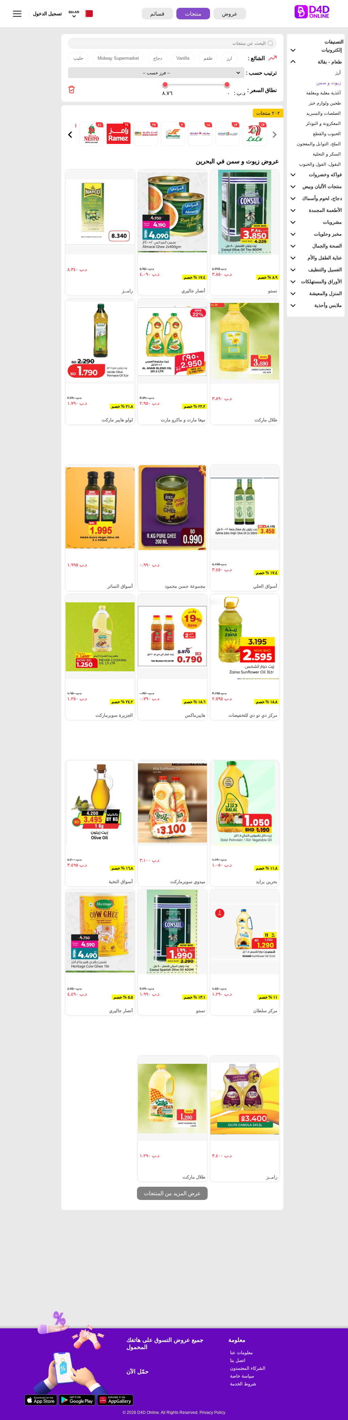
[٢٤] (118, 144)
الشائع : (256, 58)
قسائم (157, 14)
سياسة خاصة (242, 1376)
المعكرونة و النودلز (323, 123)
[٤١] (90, 144)
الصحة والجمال (327, 246)
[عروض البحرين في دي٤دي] (71, 90)
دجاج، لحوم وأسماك (322, 198)
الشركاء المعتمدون (247, 1368)
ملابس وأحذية (328, 305)
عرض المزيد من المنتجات (172, 1193)
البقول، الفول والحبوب (320, 164)
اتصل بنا (237, 1360)
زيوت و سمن (328, 82)
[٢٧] (145, 144)
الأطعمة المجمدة (325, 210)
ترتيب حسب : (260, 73)
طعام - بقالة (330, 62)
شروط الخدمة (243, 1383)
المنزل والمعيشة (325, 293)
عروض (230, 14)
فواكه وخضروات (325, 174)
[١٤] (199, 144)
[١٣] (253, 144)
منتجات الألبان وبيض (322, 186)
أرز (338, 72)
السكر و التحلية (327, 154)
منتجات (193, 14)
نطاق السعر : (262, 90)
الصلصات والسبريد (323, 113)
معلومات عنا (241, 1352)
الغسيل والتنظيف (325, 269)
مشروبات (332, 222)
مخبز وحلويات (328, 234)
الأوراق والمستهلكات (321, 281)
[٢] (172, 144)
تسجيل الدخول (47, 13)
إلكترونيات (331, 50)
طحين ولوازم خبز (325, 103)
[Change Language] (86, 13)
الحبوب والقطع (327, 133)
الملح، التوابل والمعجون (319, 143)
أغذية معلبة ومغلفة (323, 92)
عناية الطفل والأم (325, 257)
